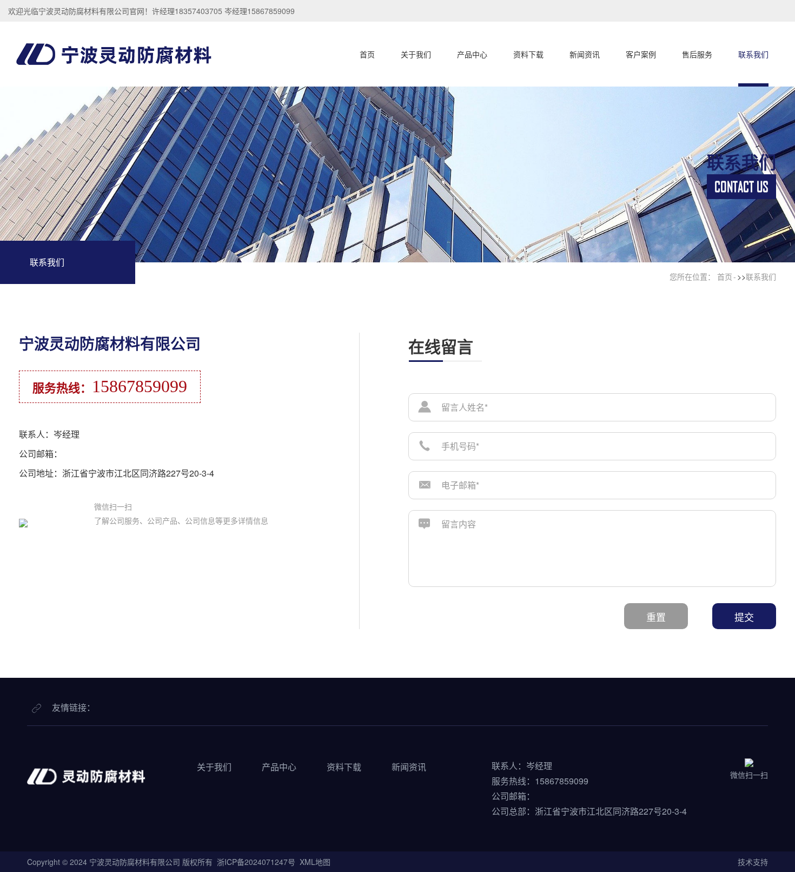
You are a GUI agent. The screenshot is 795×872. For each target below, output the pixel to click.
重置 (656, 617)
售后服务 (697, 54)
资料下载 (528, 54)
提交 (744, 617)
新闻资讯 (584, 54)
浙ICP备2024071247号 (256, 861)
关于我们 (416, 54)
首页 (367, 54)
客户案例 (641, 54)
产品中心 (472, 54)
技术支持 (753, 861)
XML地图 (315, 861)
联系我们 (753, 54)
